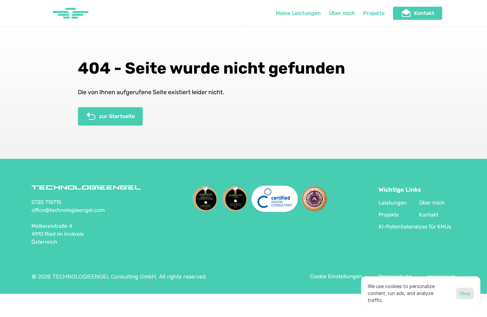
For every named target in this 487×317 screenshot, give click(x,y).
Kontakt (428, 215)
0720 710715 (46, 202)
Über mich (342, 13)
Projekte (374, 13)
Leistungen (393, 203)
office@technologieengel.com (68, 210)
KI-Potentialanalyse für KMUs (415, 226)
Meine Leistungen (298, 13)
